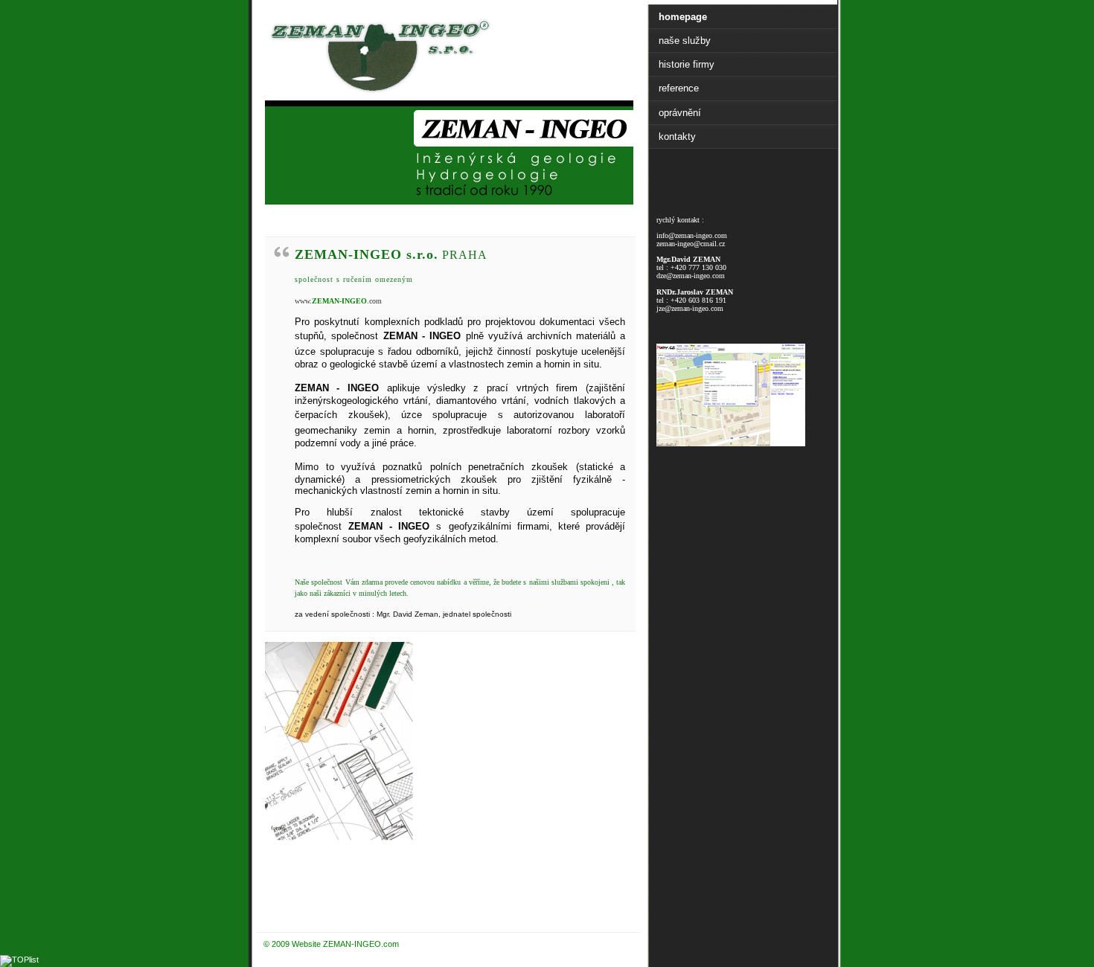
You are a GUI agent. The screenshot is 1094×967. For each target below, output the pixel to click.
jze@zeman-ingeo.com (689, 308)
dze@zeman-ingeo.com (690, 276)
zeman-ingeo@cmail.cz (690, 244)
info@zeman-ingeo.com (691, 235)
